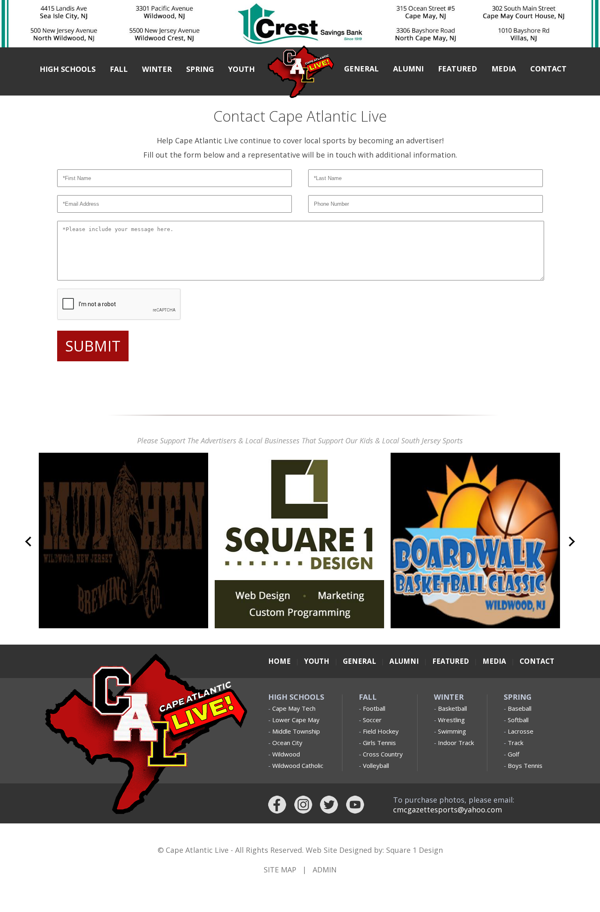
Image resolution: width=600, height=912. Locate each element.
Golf (513, 754)
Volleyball (376, 765)
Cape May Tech (294, 708)
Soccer (372, 720)
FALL (119, 69)
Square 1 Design (414, 850)
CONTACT (548, 68)
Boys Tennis (525, 765)
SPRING (200, 69)
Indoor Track (456, 742)
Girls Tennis (379, 742)
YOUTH (241, 69)
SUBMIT (92, 346)
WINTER (157, 69)
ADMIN (325, 869)
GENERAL (361, 68)
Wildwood (286, 754)
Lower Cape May (296, 720)
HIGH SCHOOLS (68, 69)
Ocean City (287, 742)
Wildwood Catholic (297, 765)
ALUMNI (408, 68)
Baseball (519, 708)
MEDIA (503, 68)
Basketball (452, 708)
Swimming (452, 731)
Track (515, 742)
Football (374, 708)
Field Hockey (381, 731)
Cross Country (383, 754)
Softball (518, 720)
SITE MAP (280, 869)
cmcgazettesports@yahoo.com (447, 809)
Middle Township (296, 731)
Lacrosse (520, 731)
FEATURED (457, 68)
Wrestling (451, 720)
